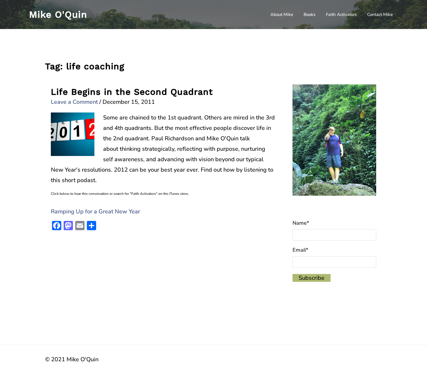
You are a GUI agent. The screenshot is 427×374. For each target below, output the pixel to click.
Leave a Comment (74, 102)
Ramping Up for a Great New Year (95, 211)
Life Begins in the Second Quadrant (132, 92)
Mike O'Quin (58, 14)
